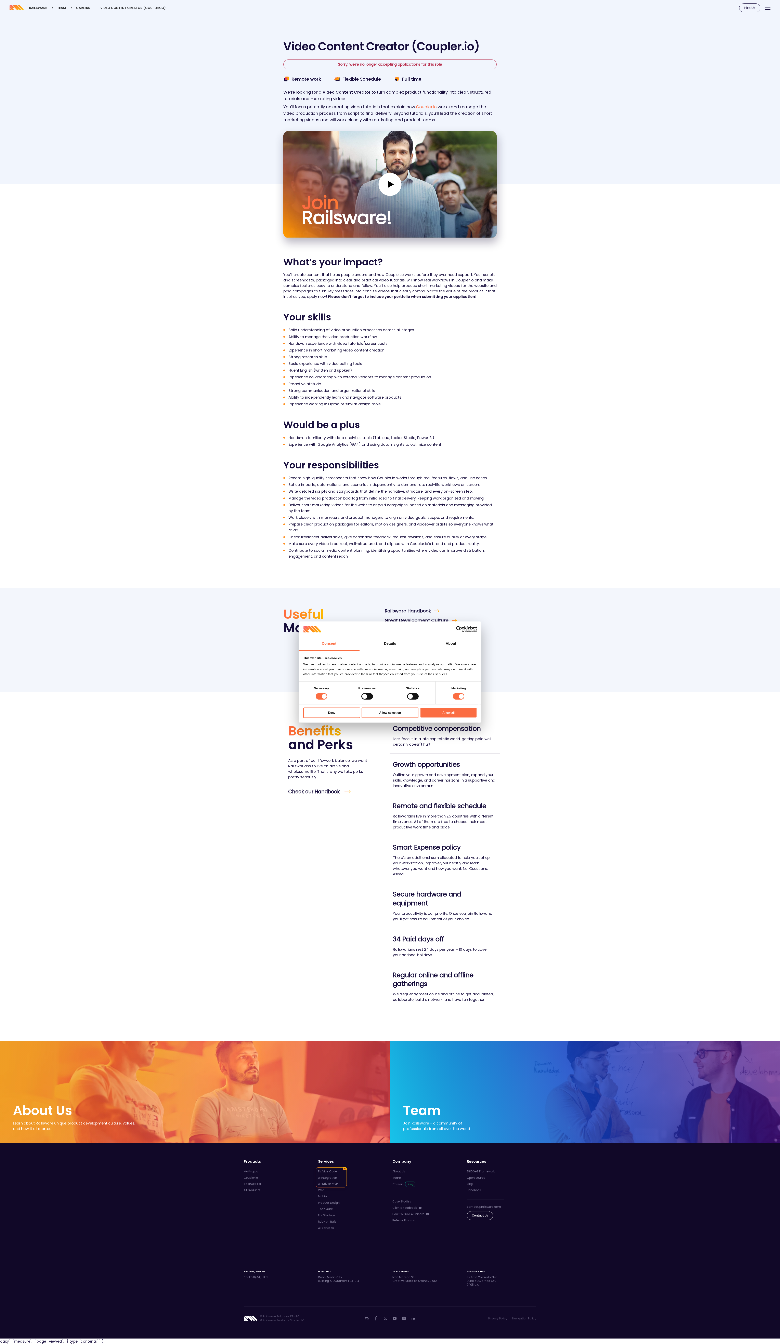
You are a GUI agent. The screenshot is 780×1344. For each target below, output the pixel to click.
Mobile (322, 1196)
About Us (398, 1171)
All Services (326, 1228)
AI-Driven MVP (328, 1184)
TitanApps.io (252, 1184)
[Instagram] (404, 1318)
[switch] (367, 696)
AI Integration (327, 1178)
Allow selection (390, 712)
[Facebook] (376, 1318)
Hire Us (749, 7)
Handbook (474, 1190)
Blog (470, 1184)
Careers (83, 7)
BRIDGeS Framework (481, 1171)
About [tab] (451, 644)
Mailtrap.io (251, 1171)
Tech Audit (326, 1209)
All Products (252, 1190)
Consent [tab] (329, 644)
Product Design (329, 1203)
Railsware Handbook (408, 611)
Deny (331, 712)
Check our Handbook (314, 791)
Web (321, 1190)
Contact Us (480, 1215)
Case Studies (401, 1201)
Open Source (476, 1178)
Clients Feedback (404, 1208)
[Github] (366, 1318)
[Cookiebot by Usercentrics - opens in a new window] (459, 629)
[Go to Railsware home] (16, 7)
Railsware (38, 7)
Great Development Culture (416, 620)
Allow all (448, 712)
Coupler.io (426, 107)
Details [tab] (390, 644)
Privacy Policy (497, 1318)
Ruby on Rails (327, 1222)
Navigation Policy (524, 1318)
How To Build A (408, 1214)
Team (62, 7)
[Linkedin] (413, 1318)
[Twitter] (385, 1318)
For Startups (326, 1215)
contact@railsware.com (484, 1207)
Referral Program (404, 1220)
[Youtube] (394, 1318)
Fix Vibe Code (327, 1171)
